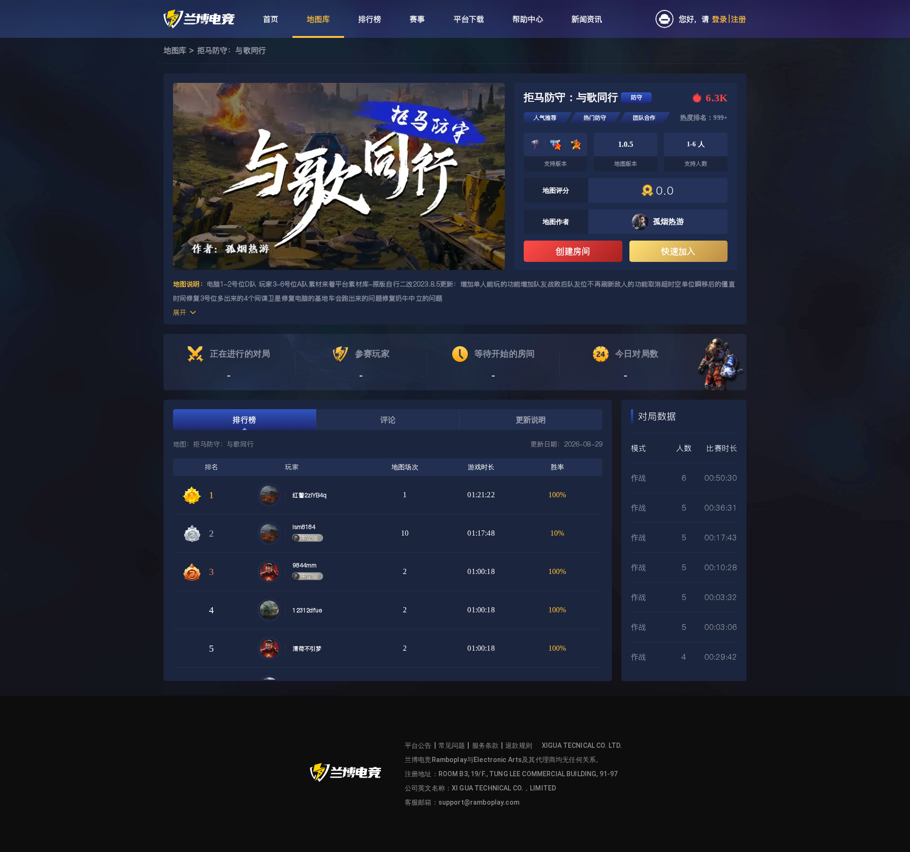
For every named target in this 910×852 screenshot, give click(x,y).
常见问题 (451, 745)
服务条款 (485, 745)
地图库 (175, 50)
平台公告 (418, 745)
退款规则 (518, 745)
